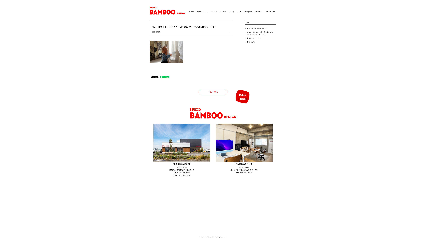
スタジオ (223, 12)
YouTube (258, 12)
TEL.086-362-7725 (244, 172)
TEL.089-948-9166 (182, 172)
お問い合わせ (270, 12)
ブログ (232, 12)
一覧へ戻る (213, 92)
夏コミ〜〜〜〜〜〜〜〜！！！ (258, 28)
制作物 (191, 12)
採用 (239, 12)
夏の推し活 (251, 42)
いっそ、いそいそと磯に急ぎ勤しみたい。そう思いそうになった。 (260, 33)
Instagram (248, 12)
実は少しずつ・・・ (254, 38)
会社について (202, 12)
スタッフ (213, 12)
